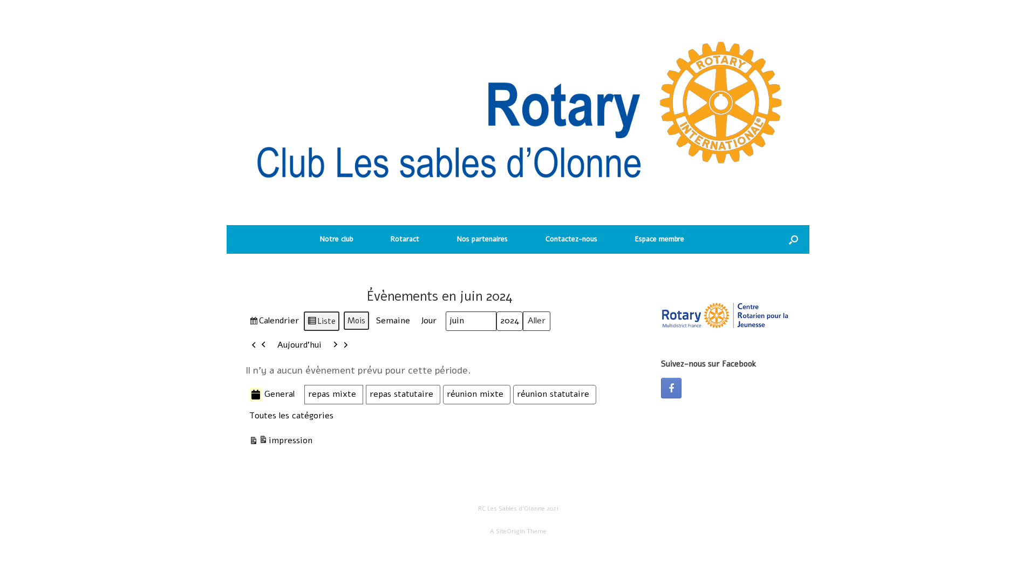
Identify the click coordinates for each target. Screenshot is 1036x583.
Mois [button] (356, 320)
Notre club (336, 239)
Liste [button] (321, 323)
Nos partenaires (482, 239)
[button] (793, 239)
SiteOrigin (510, 531)
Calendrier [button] (274, 323)
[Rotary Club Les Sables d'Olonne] (518, 118)
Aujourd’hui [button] (299, 345)
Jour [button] (429, 321)
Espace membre (659, 239)
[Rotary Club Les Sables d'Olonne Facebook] (671, 388)
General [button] (279, 394)
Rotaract (405, 239)
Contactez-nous (571, 239)
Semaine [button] (393, 321)
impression (280, 443)
